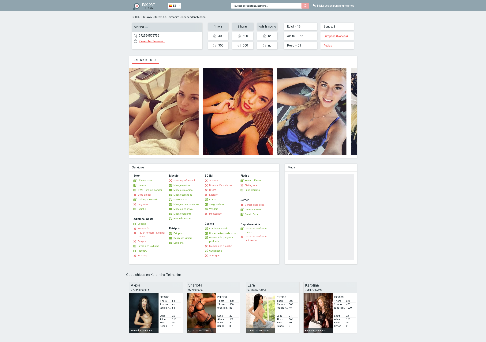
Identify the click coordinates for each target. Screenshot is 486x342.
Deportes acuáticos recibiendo (256, 238)
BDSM (212, 190)
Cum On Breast (253, 209)
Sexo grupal (144, 194)
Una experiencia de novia (223, 233)
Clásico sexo (145, 180)
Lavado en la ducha (148, 246)
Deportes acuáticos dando (256, 230)
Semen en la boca (254, 204)
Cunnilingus (215, 250)
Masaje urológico (183, 190)
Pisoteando (215, 213)
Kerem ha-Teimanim (167, 17)
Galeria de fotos (145, 60)
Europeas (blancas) (336, 36)
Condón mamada (218, 228)
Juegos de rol (216, 204)
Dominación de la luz (220, 185)
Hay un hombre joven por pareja (151, 234)
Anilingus (214, 255)
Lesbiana (179, 242)
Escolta (142, 223)
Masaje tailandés (183, 194)
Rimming (143, 255)
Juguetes (143, 204)
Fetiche (142, 209)
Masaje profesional (184, 180)
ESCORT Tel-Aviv (142, 17)
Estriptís (178, 233)
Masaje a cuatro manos (186, 204)
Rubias (328, 45)
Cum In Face (251, 214)
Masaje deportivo (183, 209)
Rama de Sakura (182, 218)
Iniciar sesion (335, 5)
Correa (212, 199)
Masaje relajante (182, 213)
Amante (213, 180)
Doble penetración (148, 199)
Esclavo (213, 194)
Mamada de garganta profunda (221, 239)
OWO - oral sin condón (150, 190)
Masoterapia (180, 199)
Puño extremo (252, 190)
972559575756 (149, 35)
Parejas (142, 241)
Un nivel (142, 185)
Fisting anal (251, 185)
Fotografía (143, 228)
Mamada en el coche (220, 246)
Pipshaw (142, 250)
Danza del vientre (183, 238)
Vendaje (213, 209)
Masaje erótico (182, 185)
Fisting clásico (253, 180)
